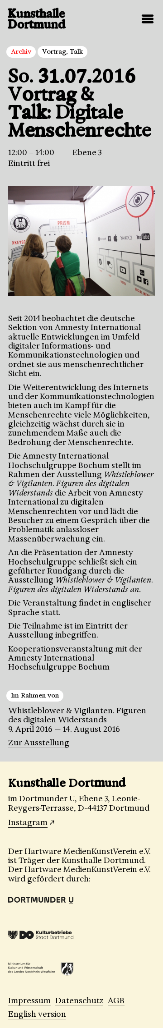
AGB (116, 1000)
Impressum (29, 1000)
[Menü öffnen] (147, 19)
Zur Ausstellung (38, 742)
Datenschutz (79, 1000)
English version (37, 1014)
